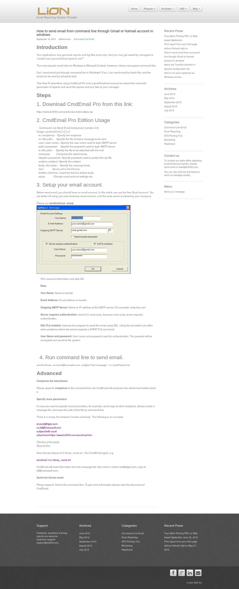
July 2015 (169, 110)
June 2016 (169, 94)
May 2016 (169, 98)
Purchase (166, 8)
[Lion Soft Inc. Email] (198, 573)
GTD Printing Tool (173, 135)
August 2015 (170, 106)
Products (148, 8)
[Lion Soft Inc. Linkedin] (190, 573)
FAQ (182, 8)
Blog (195, 8)
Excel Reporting (172, 131)
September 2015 (172, 102)
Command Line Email (84, 39)
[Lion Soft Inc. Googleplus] (181, 573)
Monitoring (169, 139)
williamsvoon (65, 39)
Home (134, 8)
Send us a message (174, 191)
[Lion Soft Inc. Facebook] (173, 573)
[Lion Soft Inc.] (53, 10)
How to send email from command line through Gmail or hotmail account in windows (95, 33)
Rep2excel (169, 143)
